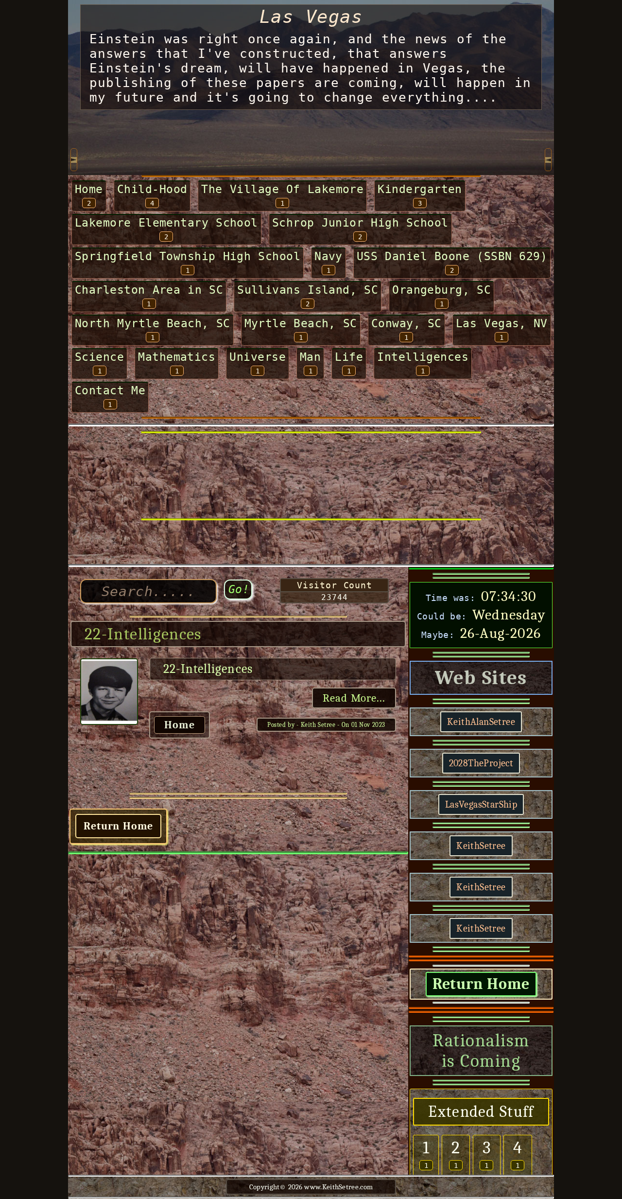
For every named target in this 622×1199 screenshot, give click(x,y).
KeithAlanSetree (481, 721)
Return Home (118, 826)
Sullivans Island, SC (307, 289)
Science (99, 357)
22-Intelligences (143, 634)
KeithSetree (480, 845)
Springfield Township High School (187, 256)
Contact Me (110, 390)
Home (89, 189)
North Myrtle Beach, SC (152, 323)
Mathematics (176, 357)
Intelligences (422, 357)
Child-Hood (152, 189)
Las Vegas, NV (502, 323)
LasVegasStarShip (481, 804)
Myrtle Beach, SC (300, 323)
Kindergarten (420, 189)
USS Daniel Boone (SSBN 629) (452, 256)
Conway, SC (406, 323)
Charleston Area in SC (149, 289)
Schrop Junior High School (360, 222)
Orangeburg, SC (441, 289)
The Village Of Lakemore (282, 189)
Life (349, 357)
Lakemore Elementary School (166, 222)
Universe (257, 357)
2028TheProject (481, 763)
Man (310, 357)
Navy (328, 256)
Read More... (354, 698)
